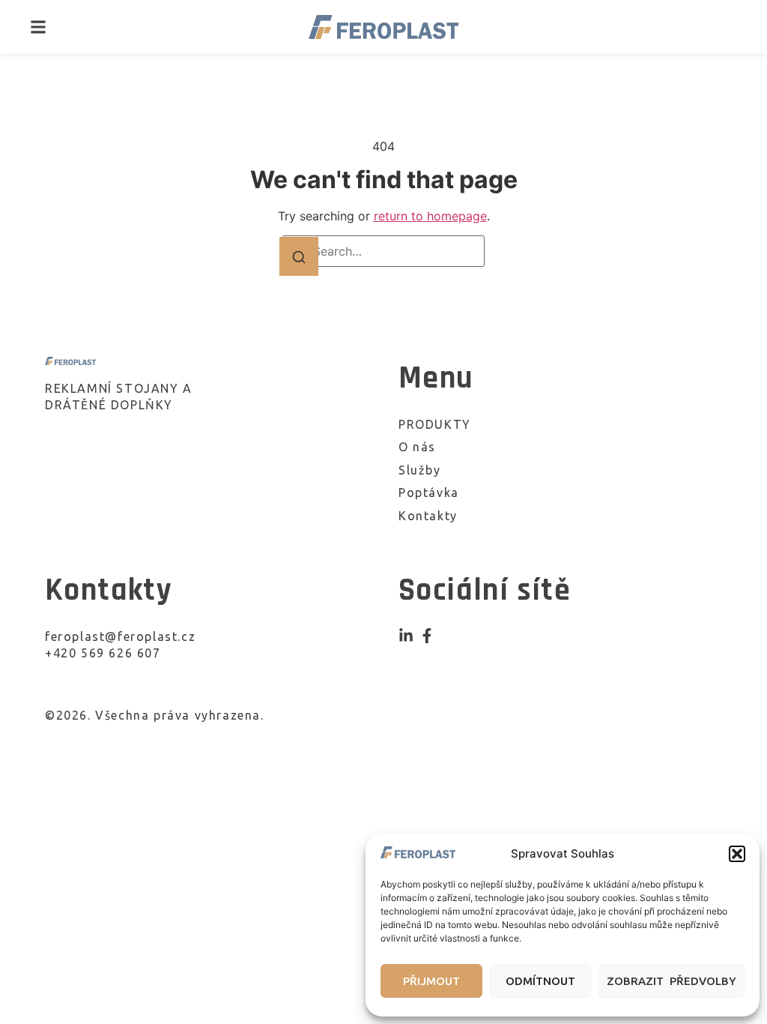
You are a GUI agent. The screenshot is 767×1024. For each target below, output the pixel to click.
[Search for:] (383, 251)
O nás (417, 447)
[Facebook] (426, 635)
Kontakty (428, 515)
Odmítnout (540, 981)
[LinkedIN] (405, 635)
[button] (737, 853)
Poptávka (428, 492)
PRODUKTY (434, 424)
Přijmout (431, 981)
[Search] (298, 256)
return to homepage (430, 215)
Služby (419, 470)
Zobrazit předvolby (671, 981)
